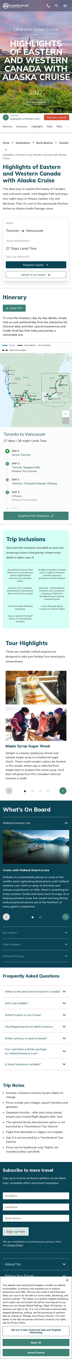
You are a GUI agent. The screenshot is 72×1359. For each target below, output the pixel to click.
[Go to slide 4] (48, 791)
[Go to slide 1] (25, 791)
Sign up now (15, 1231)
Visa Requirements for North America (29, 1026)
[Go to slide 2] (33, 791)
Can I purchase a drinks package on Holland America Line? (25, 1051)
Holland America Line (16, 823)
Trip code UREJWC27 (18, 256)
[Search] (56, 5)
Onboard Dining (13, 956)
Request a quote (56, 117)
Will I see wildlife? (16, 1003)
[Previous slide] (9, 790)
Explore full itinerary (33, 516)
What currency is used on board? (26, 1038)
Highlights (37, 126)
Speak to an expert (33, 274)
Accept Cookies (36, 1352)
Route (9, 223)
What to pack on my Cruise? (23, 1015)
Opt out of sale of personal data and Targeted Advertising (36, 1331)
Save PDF (16, 308)
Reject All (36, 1342)
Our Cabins (10, 933)
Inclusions (21, 126)
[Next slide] (62, 790)
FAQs (60, 126)
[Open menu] (65, 5)
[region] (36, 1317)
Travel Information (18, 240)
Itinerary (7, 126)
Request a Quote (36, 102)
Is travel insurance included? (23, 1064)
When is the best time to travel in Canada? (32, 991)
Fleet (49, 126)
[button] (65, 413)
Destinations (23, 142)
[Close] (67, 1280)
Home (6, 142)
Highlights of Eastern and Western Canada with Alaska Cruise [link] (35, 156)
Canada (63, 142)
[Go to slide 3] (40, 791)
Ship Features (11, 944)
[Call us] (48, 5)
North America (44, 142)
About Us (13, 1264)
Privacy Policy (15, 1245)
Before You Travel (19, 1276)
